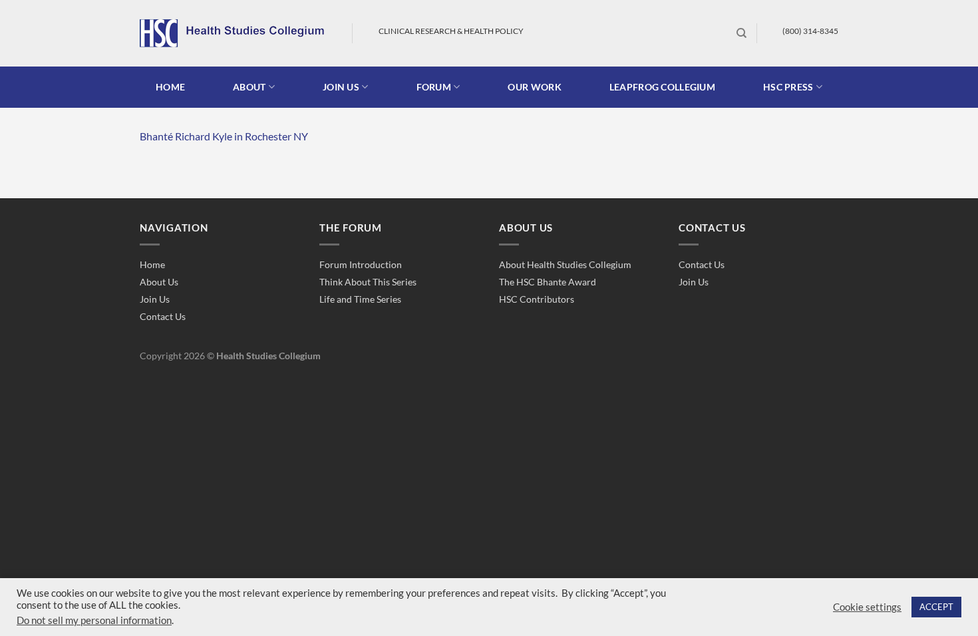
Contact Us (163, 316)
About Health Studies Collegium (565, 264)
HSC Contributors (536, 299)
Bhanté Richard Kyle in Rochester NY (224, 136)
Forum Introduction (360, 264)
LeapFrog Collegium (662, 86)
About (249, 86)
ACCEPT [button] (936, 606)
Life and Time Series (360, 299)
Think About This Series (367, 281)
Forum (433, 86)
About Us (159, 281)
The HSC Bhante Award (547, 281)
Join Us (155, 299)
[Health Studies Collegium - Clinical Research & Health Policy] (236, 33)
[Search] (741, 33)
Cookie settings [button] (867, 607)
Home (170, 86)
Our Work (534, 86)
